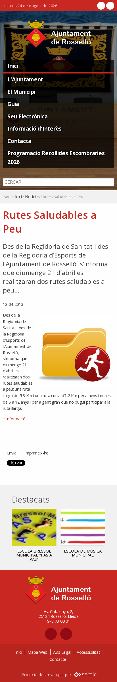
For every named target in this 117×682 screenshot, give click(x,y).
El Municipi (21, 92)
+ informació (14, 418)
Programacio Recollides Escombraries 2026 (56, 157)
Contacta (19, 141)
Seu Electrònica (27, 116)
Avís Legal (62, 652)
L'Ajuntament (25, 79)
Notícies (32, 197)
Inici (12, 66)
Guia (13, 104)
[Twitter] (109, 6)
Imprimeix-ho (36, 453)
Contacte (57, 659)
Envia (11, 453)
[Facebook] (101, 6)
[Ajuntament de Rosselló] (58, 34)
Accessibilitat (88, 652)
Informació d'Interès (34, 128)
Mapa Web (37, 652)
